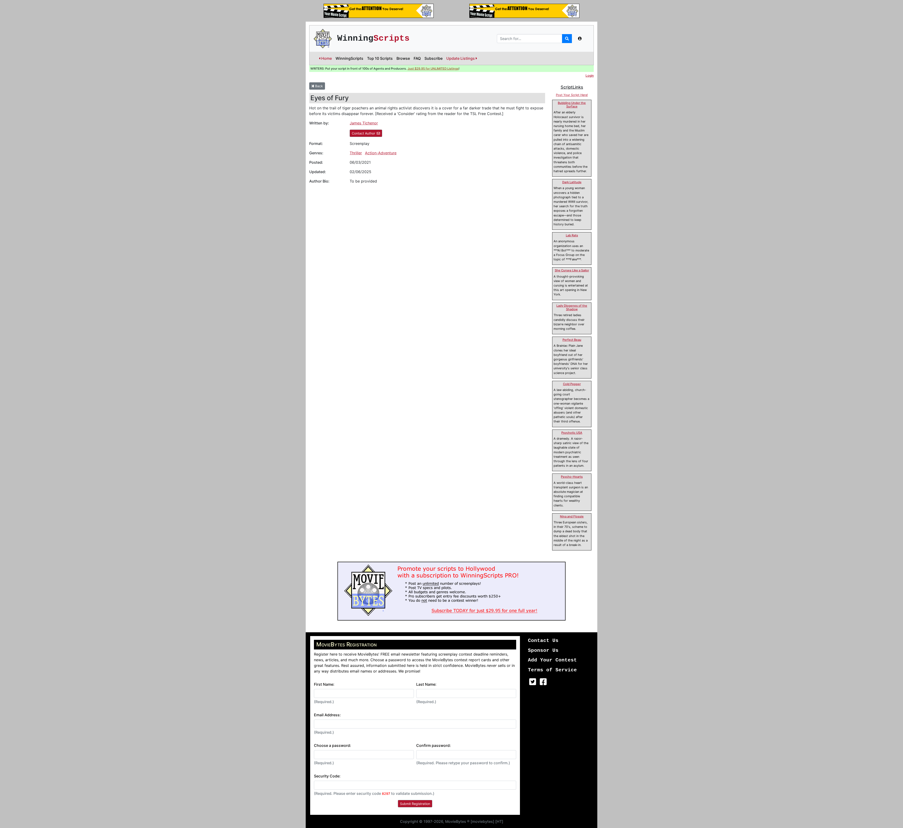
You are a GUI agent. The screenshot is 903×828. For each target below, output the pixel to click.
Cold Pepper (572, 384)
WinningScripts (349, 58)
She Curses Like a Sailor (572, 270)
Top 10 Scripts (380, 58)
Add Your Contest (552, 660)
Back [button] (318, 86)
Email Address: (327, 715)
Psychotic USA (571, 432)
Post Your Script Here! (572, 95)
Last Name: (426, 684)
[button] (580, 38)
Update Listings (461, 58)
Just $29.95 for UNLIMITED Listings (433, 68)
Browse (403, 58)
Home (326, 58)
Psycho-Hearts (572, 476)
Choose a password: (332, 745)
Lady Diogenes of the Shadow (571, 307)
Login (590, 75)
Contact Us (543, 640)
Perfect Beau (571, 340)
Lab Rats (572, 235)
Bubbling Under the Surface (572, 104)
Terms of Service (552, 670)
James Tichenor (364, 123)
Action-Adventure (380, 153)
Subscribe (433, 58)
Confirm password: (433, 745)
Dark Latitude (572, 182)
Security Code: (327, 776)
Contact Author (363, 133)
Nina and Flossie (572, 516)
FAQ (417, 58)
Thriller (356, 153)
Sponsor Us (543, 650)
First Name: (324, 684)
